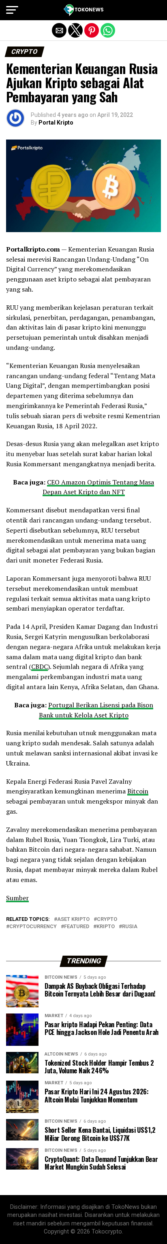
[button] (12, 10)
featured (76, 926)
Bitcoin (137, 791)
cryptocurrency (33, 926)
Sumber (17, 897)
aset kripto (73, 919)
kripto (105, 926)
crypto (107, 919)
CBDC (39, 666)
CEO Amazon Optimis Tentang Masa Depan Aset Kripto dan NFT (98, 487)
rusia (129, 926)
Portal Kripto (56, 122)
